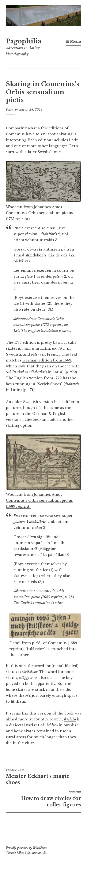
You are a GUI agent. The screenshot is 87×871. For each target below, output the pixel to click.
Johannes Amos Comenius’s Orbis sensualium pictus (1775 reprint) (39, 213)
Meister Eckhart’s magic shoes (37, 776)
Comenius (15, 134)
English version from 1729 (38, 378)
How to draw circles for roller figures (51, 798)
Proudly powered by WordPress (26, 848)
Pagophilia (23, 41)
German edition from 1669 (46, 360)
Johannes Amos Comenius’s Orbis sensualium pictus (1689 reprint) (39, 500)
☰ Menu (73, 41)
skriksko (70, 719)
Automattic (38, 853)
